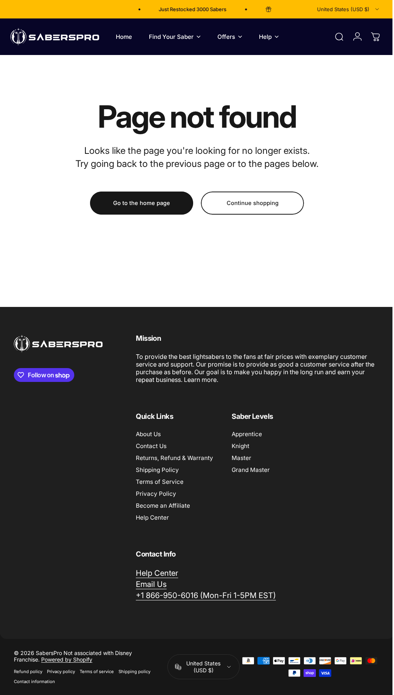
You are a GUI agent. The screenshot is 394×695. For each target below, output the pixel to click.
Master (241, 458)
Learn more (215, 379)
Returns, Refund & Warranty (174, 458)
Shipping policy (134, 671)
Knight (240, 446)
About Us (148, 434)
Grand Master (251, 469)
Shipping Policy (157, 469)
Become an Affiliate (163, 505)
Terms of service (97, 671)
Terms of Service (160, 481)
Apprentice (247, 434)
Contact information (34, 681)
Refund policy (28, 671)
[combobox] (348, 9)
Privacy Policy (156, 493)
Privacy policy (61, 671)
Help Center (152, 517)
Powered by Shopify (66, 659)
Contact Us (151, 446)
